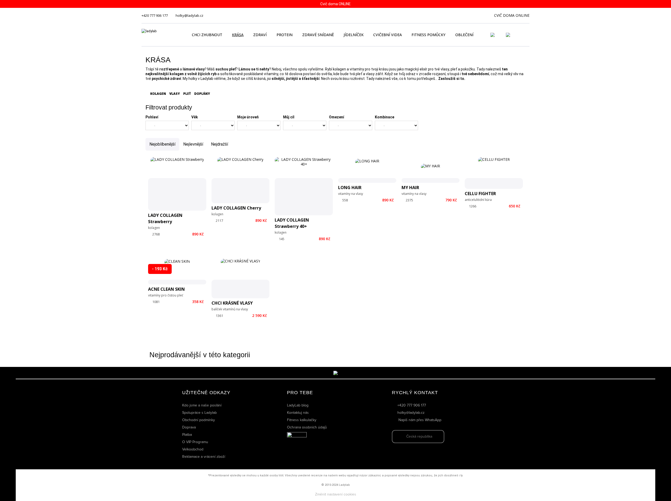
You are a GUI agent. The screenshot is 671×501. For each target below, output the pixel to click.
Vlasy (174, 93)
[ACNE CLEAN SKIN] (177, 271)
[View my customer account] (498, 35)
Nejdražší (219, 144)
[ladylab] (161, 35)
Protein (285, 34)
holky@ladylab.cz (189, 15)
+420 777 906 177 (155, 15)
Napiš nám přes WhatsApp (419, 420)
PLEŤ (186, 93)
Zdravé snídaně (318, 34)
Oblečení (464, 34)
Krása (237, 34)
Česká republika (419, 436)
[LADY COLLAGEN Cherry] (240, 180)
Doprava (189, 427)
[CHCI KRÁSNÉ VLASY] (240, 278)
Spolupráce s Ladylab (199, 413)
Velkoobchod (192, 449)
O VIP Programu (195, 442)
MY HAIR (410, 187)
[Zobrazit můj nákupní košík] (522, 34)
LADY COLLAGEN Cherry (236, 208)
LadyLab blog (298, 405)
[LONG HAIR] (367, 171)
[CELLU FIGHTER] (494, 173)
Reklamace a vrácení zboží (203, 457)
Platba (187, 435)
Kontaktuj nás (298, 413)
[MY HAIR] (430, 173)
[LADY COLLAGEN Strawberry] (177, 184)
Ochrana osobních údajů (307, 427)
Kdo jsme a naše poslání (201, 405)
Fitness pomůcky (428, 34)
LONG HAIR (349, 187)
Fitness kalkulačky (301, 420)
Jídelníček (354, 34)
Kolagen (157, 93)
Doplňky (201, 93)
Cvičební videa (387, 34)
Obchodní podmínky (198, 420)
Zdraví (260, 34)
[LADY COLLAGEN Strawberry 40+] (304, 186)
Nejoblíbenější (162, 144)
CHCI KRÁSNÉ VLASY (232, 303)
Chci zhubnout (207, 34)
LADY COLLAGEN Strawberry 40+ (292, 223)
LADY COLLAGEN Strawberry (165, 218)
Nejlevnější (193, 144)
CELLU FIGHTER (480, 193)
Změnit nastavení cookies (335, 494)
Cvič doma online (511, 15)
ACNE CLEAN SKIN (166, 289)
